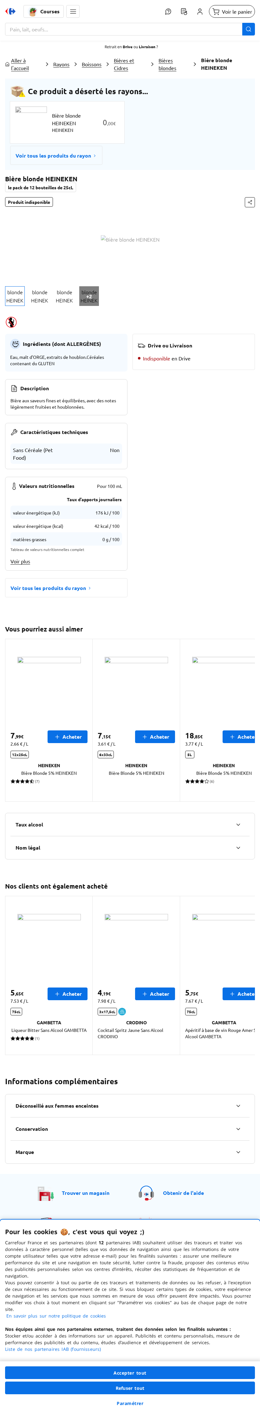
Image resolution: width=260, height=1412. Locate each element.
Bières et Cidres (124, 64)
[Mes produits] (184, 11)
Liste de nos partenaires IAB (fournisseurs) (53, 1349)
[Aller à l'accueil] (10, 11)
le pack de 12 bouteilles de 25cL (40, 187)
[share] (250, 202)
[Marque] (238, 1152)
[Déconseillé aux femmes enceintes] (238, 1105)
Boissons (91, 64)
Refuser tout (130, 1388)
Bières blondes (167, 64)
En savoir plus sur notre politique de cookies (56, 1316)
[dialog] (130, 1316)
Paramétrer (130, 1403)
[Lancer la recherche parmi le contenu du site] (249, 29)
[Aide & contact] (168, 11)
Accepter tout (130, 1373)
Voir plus (20, 561)
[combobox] (130, 29)
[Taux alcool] (238, 824)
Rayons (61, 64)
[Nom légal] (238, 847)
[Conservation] (238, 1129)
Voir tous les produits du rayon (53, 155)
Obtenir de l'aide (183, 1192)
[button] (73, 11)
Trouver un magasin (85, 1192)
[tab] (15, 296)
